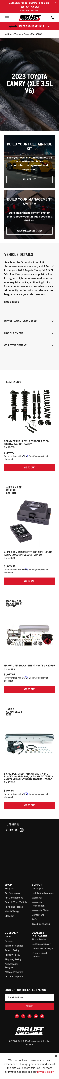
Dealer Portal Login (42, 948)
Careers (9, 941)
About (8, 936)
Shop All (9, 888)
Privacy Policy (12, 954)
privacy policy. (45, 1071)
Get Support (38, 888)
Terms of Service (14, 945)
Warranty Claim (40, 910)
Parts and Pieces (14, 906)
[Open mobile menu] (7, 18)
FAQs (35, 919)
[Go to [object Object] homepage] (29, 1031)
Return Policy (12, 950)
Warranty (37, 897)
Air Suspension (13, 893)
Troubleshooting (41, 924)
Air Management (14, 897)
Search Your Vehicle (16, 902)
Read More (11, 301)
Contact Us (38, 914)
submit (29, 1006)
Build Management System (29, 230)
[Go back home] (30, 18)
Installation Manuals (43, 893)
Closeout (9, 916)
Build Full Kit (30, 179)
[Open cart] (52, 17)
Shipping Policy (13, 959)
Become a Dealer (41, 944)
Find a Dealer (39, 939)
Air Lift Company (14, 976)
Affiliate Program (14, 972)
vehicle (8, 34)
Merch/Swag (12, 911)
